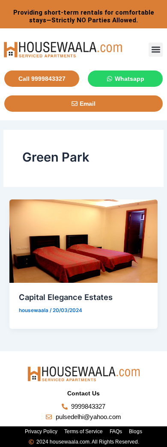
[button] (156, 50)
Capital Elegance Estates (66, 297)
